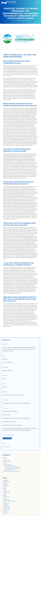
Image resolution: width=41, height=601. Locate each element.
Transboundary (7, 509)
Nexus (5, 498)
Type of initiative (5, 391)
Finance (5, 488)
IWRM (5, 495)
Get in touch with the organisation (8, 435)
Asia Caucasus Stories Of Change (11, 468)
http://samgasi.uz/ (6, 446)
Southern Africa (7, 507)
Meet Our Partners (7, 461)
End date (4, 383)
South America (7, 503)
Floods (5, 490)
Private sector (6, 499)
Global (5, 494)
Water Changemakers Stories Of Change (23, 20)
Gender (5, 492)
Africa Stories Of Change (10, 465)
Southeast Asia (7, 506)
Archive (5, 457)
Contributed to (5, 408)
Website (4, 443)
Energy (5, 487)
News (5, 463)
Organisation (5, 344)
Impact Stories (7, 460)
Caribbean (6, 480)
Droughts (5, 484)
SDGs (5, 502)
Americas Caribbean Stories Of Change (12, 467)
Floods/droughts (7, 491)
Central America (7, 481)
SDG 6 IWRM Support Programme (10, 500)
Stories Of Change (7, 464)
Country (4, 355)
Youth (5, 513)
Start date (4, 375)
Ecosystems (6, 485)
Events (5, 458)
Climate (5, 483)
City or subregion (5, 367)
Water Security (7, 512)
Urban (5, 510)
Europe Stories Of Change (10, 469)
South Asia (6, 505)
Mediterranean (7, 496)
